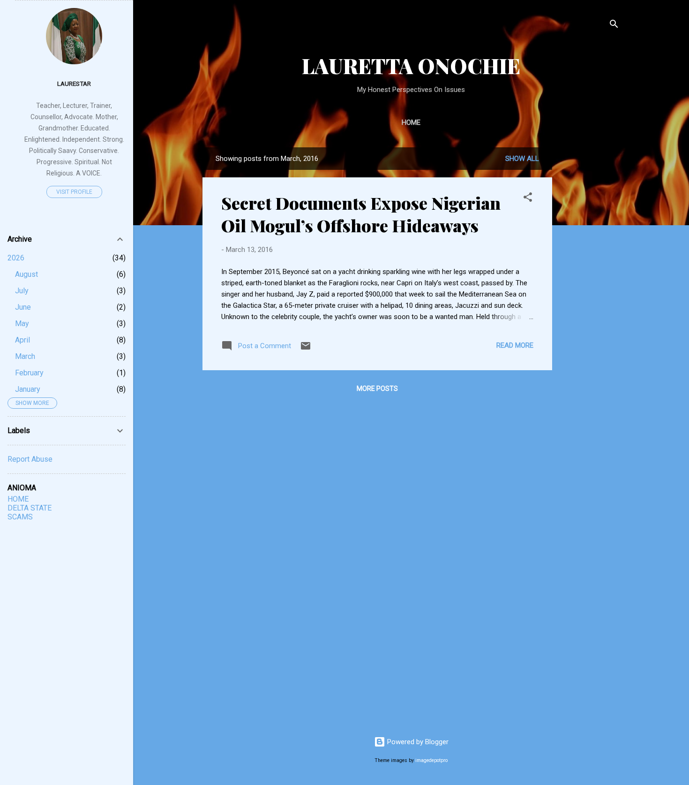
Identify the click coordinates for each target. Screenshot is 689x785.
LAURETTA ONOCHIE (411, 65)
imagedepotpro (431, 760)
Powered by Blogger (417, 742)
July (22, 290)
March (25, 356)
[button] (527, 198)
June (23, 307)
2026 (15, 257)
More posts (377, 388)
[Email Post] (305, 349)
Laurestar (74, 83)
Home (411, 122)
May (22, 323)
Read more (514, 345)
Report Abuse (29, 459)
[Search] (614, 25)
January (27, 389)
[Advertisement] (624, 288)
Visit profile (74, 192)
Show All (522, 158)
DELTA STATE (29, 507)
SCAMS (20, 516)
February (29, 372)
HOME (18, 499)
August (26, 274)
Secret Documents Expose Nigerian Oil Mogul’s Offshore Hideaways (361, 213)
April (22, 339)
